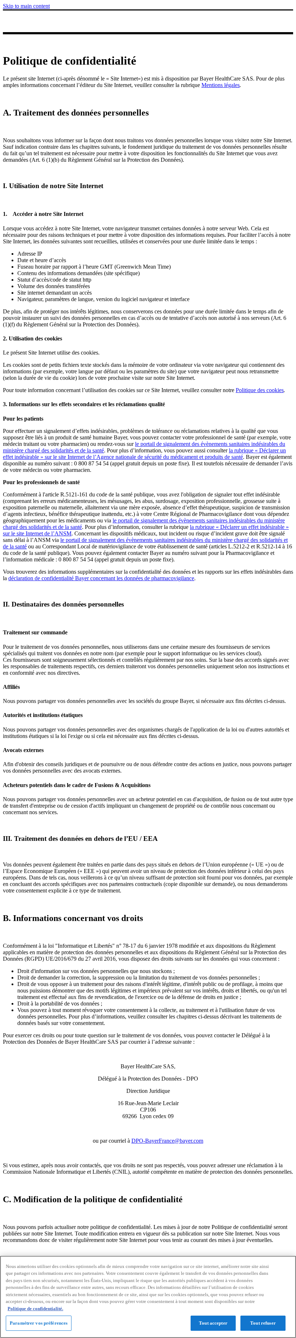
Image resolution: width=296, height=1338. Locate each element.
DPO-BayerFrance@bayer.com (167, 1141)
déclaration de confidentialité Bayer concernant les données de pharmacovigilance (101, 578)
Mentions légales (220, 85)
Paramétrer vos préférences (39, 1323)
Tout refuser (263, 1323)
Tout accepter (213, 1323)
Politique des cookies (260, 390)
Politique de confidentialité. (35, 1308)
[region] (148, 1297)
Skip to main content (26, 6)
